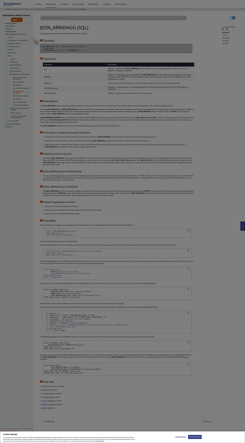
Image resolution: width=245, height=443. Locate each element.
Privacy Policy (100, 441)
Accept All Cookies (195, 437)
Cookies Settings (180, 437)
